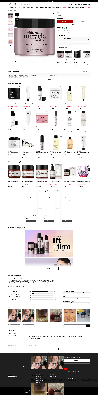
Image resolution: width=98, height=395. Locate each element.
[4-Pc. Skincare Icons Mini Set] (28, 142)
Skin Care (15, 10)
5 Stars (30, 291)
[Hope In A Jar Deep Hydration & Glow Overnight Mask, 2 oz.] (14, 93)
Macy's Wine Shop (39, 368)
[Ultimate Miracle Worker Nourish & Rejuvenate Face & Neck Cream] (60, 54)
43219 (66, 27)
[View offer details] (73, 39)
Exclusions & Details (71, 371)
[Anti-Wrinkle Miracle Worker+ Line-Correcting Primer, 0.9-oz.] (28, 118)
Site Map (51, 372)
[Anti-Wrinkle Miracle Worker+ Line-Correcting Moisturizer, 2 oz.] (86, 54)
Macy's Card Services (25, 366)
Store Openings (38, 376)
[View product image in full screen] (15, 61)
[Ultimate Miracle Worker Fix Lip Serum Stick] (56, 118)
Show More (49, 268)
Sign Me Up (76, 360)
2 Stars (30, 297)
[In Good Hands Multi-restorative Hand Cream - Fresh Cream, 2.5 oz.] (83, 93)
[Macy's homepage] (8, 10)
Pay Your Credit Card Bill (26, 368)
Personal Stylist (38, 370)
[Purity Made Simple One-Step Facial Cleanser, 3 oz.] (56, 142)
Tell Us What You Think (39, 380)
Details (61, 18)
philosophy (59, 12)
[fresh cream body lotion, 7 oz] (83, 142)
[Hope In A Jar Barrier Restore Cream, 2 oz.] (56, 93)
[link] (60, 63)
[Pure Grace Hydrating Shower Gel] (83, 118)
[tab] (10, 16)
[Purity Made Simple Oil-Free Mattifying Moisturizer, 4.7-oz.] (70, 93)
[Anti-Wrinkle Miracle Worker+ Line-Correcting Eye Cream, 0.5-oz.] (42, 93)
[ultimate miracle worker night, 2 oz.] (77, 54)
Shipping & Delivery (11, 368)
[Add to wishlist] (53, 13)
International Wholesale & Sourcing (55, 366)
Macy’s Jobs (52, 368)
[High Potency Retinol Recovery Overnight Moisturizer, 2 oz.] (70, 171)
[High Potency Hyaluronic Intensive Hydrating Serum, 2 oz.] (56, 171)
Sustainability (52, 374)
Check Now (77, 371)
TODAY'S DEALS (18, 1)
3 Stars (30, 295)
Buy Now (82, 21)
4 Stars (30, 293)
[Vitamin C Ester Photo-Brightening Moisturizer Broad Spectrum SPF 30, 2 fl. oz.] (14, 171)
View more (49, 79)
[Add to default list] (62, 51)
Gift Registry (38, 382)
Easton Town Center (68, 30)
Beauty (11, 10)
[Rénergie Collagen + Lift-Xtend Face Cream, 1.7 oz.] (83, 171)
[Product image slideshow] (34, 37)
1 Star (30, 299)
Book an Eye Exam (39, 378)
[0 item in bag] (89, 4)
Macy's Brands (38, 366)
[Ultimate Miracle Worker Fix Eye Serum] (42, 142)
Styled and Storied (53, 376)
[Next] (88, 54)
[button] (31, 37)
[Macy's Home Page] (12, 4)
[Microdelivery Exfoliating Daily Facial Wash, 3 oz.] (70, 118)
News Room (52, 370)
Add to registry (73, 24)
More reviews (49, 348)
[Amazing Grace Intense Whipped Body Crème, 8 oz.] (42, 118)
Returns (9, 366)
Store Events (38, 374)
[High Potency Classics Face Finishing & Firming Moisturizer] (42, 171)
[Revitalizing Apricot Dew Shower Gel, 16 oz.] (70, 142)
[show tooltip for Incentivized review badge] (15, 335)
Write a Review (15, 299)
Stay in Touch (38, 372)
